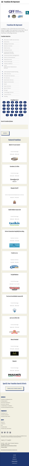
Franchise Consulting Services (6, 399)
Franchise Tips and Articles (6, 428)
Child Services (7, 48)
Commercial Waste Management (11, 55)
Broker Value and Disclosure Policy (9, 445)
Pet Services (7, 77)
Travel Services (7, 94)
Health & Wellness (8, 63)
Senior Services (7, 86)
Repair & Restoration (9, 82)
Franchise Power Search (14, 388)
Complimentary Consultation (6, 405)
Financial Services (8, 59)
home (14, 455)
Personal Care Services (9, 75)
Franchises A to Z (4, 413)
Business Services (8, 46)
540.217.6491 (6, 440)
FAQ (2, 425)
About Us (3, 422)
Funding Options (4, 401)
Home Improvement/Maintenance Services (10, 67)
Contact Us (3, 423)
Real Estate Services (8, 80)
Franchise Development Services (7, 407)
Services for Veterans (5, 404)
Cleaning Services (8, 50)
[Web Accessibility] (27, 12)
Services (14, 459)
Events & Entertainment (9, 57)
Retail (5, 84)
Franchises (14, 461)
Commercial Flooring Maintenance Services (9, 52)
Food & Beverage (8, 61)
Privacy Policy (4, 447)
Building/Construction (9, 43)
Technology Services (8, 92)
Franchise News (4, 427)
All (21, 115)
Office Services (7, 73)
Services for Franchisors (5, 402)
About (14, 457)
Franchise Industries (5, 414)
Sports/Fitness (7, 88)
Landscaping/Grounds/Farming (11, 71)
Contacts (14, 463)
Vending (6, 96)
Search (5, 133)
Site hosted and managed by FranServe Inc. (9, 449)
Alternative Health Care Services (11, 39)
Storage (6, 90)
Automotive (6, 41)
